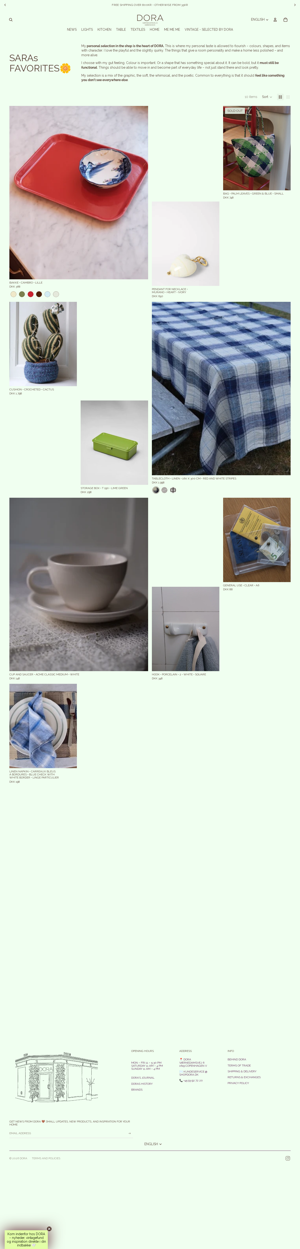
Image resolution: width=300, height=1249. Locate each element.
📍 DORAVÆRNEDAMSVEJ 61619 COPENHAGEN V (193, 1062)
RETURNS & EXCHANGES (244, 1077)
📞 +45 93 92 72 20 (191, 1080)
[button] (267, 97)
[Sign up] (129, 1133)
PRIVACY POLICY (238, 1083)
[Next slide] (141, 192)
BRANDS (136, 1089)
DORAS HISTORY (142, 1083)
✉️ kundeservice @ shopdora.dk (193, 1073)
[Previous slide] (16, 192)
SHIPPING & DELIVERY (242, 1071)
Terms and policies (46, 1158)
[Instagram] (288, 1158)
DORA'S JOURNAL (142, 1077)
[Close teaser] (49, 1229)
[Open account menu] (275, 20)
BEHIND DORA (237, 1059)
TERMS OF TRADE (239, 1065)
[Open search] (11, 20)
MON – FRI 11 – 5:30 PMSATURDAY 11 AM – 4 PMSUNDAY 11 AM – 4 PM (147, 1065)
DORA (23, 1158)
